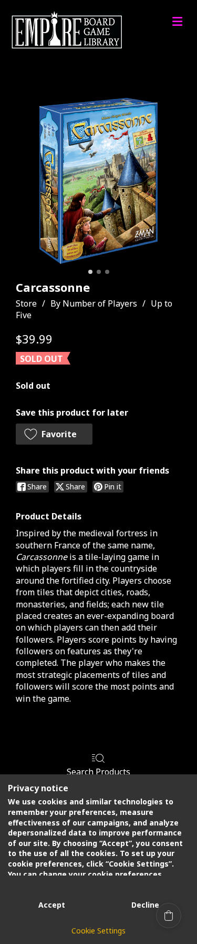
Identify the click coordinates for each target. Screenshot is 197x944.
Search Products (98, 771)
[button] (54, 434)
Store (26, 303)
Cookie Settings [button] (98, 931)
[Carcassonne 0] (98, 181)
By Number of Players (93, 303)
